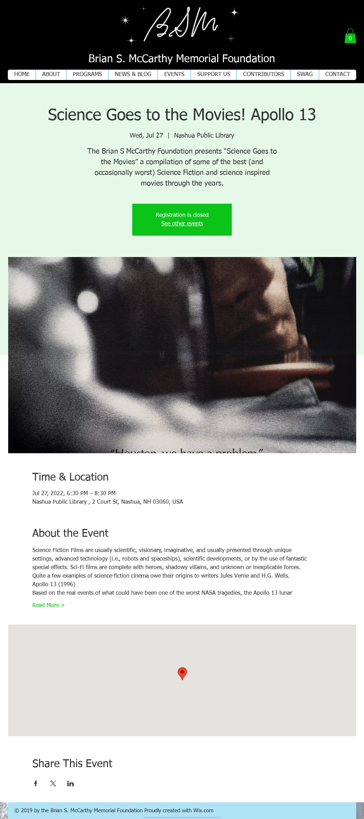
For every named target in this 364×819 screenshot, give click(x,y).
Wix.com (203, 810)
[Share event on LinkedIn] (70, 783)
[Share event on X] (53, 783)
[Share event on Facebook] (35, 783)
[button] (350, 35)
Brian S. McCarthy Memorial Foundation (182, 59)
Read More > (48, 606)
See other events (182, 224)
